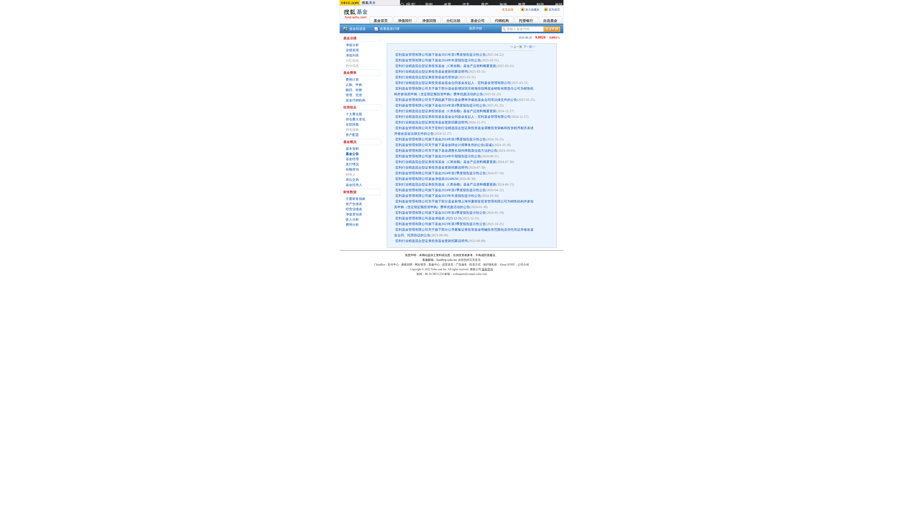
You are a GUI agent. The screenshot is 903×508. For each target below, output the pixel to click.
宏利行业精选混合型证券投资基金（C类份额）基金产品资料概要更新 (445, 66)
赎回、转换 (354, 90)
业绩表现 (352, 50)
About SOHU (507, 264)
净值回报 (429, 21)
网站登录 (420, 264)
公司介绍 (523, 264)
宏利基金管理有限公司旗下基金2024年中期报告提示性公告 (438, 156)
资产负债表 (354, 204)
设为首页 (554, 9)
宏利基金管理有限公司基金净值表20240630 (426, 179)
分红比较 (453, 21)
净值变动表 (354, 214)
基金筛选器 (357, 29)
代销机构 (502, 21)
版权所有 (487, 269)
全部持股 (352, 124)
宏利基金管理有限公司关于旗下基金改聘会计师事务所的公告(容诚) (444, 145)
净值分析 (352, 45)
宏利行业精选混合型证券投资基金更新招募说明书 (431, 71)
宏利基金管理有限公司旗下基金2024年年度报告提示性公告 (438, 60)
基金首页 (381, 21)
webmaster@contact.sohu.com (470, 274)
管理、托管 (354, 95)
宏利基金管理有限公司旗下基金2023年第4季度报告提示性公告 (440, 212)
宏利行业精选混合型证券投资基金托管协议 (426, 77)
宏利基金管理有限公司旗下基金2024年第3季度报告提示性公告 (440, 139)
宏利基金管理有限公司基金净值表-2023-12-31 (428, 218)
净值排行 (405, 21)
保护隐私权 (490, 264)
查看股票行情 (390, 29)
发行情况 (352, 164)
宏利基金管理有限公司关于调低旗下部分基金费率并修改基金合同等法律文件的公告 (456, 100)
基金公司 (478, 21)
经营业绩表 (354, 209)
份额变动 (352, 169)
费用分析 (352, 224)
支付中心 (393, 264)
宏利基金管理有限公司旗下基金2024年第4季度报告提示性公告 (440, 105)
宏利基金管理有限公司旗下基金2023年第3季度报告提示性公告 (440, 224)
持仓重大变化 (355, 119)
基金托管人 (354, 185)
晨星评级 (475, 28)
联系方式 (475, 264)
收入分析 (352, 219)
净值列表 (352, 55)
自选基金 (550, 21)
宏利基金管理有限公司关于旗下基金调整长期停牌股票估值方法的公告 (446, 150)
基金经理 (352, 159)
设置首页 (447, 264)
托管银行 (526, 21)
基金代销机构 (355, 100)
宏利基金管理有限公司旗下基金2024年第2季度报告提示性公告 (440, 173)
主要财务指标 (355, 199)
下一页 (527, 46)
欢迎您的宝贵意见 (469, 260)
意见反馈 (507, 9)
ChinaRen (379, 264)
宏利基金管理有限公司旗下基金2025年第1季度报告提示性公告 (440, 54)
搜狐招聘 (406, 264)
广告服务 (461, 264)
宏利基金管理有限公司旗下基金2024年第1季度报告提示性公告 (440, 190)
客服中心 (434, 264)
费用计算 (352, 79)
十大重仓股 (354, 114)
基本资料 (352, 149)
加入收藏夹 (532, 9)
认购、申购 (354, 85)
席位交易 (352, 180)
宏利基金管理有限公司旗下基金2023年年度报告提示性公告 (438, 196)
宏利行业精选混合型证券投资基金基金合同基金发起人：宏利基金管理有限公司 (453, 83)
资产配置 (352, 135)
